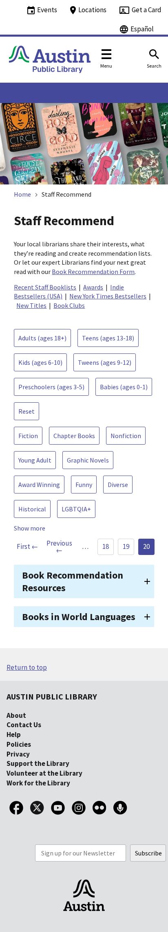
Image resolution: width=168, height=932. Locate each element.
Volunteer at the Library (44, 773)
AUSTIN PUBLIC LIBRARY (52, 696)
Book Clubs (69, 305)
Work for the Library (38, 782)
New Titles (31, 305)
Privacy (18, 754)
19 (126, 546)
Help (14, 734)
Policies (19, 744)
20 (146, 546)
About (16, 715)
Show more (29, 528)
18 (105, 546)
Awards (93, 287)
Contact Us (24, 724)
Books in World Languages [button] (78, 616)
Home (22, 194)
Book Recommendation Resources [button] (72, 581)
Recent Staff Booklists (45, 287)
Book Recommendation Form (93, 272)
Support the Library (38, 763)
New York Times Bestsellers (107, 296)
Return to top (27, 667)
